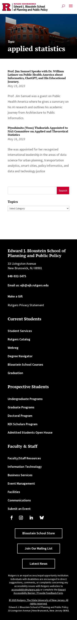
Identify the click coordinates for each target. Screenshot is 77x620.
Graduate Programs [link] (21, 407)
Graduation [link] (15, 373)
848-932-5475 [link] (17, 276)
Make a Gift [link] (15, 296)
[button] (71, 7)
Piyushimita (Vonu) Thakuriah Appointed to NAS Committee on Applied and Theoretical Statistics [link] (38, 131)
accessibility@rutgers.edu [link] (25, 589)
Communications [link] (19, 500)
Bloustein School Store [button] (38, 533)
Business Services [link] (20, 475)
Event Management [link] (21, 483)
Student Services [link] (20, 331)
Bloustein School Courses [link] (25, 364)
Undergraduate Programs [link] (25, 399)
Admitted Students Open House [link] (30, 432)
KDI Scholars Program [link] (22, 424)
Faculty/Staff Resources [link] (24, 458)
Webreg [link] (13, 348)
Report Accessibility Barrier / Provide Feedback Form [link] (40, 591)
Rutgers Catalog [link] (19, 339)
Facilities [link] (14, 492)
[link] (25, 7)
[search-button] (63, 6)
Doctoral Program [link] (20, 416)
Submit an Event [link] (19, 509)
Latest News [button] (38, 564)
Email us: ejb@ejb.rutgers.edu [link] (28, 285)
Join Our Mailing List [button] (38, 548)
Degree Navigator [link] (20, 356)
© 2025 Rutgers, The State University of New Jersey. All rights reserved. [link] (38, 602)
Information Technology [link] (25, 467)
